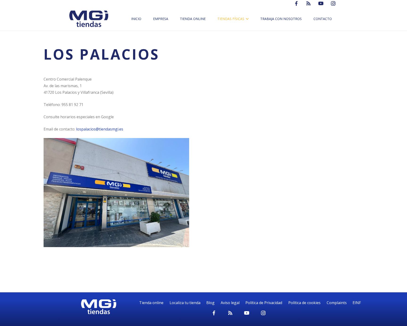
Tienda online (151, 302)
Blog (210, 302)
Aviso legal (230, 302)
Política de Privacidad (263, 302)
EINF (357, 302)
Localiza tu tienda (185, 302)
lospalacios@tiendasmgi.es (99, 129)
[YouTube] (247, 313)
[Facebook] (214, 313)
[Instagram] (263, 313)
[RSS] (230, 313)
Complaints (337, 302)
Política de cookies (304, 302)
